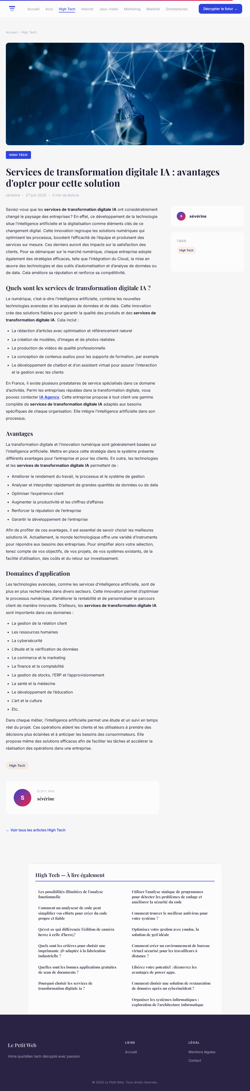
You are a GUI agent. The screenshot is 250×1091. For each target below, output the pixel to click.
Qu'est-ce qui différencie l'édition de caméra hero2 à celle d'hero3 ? (76, 932)
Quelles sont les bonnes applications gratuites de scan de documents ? (77, 970)
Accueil (33, 9)
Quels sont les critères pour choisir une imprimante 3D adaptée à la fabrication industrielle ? (71, 950)
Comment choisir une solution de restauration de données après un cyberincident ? (171, 986)
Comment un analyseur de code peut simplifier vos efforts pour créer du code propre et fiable (72, 913)
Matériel (153, 9)
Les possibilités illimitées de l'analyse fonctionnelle (70, 894)
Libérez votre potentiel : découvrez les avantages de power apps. (164, 970)
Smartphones (177, 9)
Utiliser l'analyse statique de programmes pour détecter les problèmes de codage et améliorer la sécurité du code (167, 897)
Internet (87, 9)
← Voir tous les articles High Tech (35, 830)
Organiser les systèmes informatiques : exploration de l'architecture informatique (168, 1002)
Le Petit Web (22, 1044)
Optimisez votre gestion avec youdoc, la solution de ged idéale (165, 932)
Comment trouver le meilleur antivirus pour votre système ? (170, 916)
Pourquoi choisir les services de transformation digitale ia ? (65, 986)
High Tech (67, 9)
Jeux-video (108, 9)
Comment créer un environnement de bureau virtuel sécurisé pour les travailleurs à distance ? (170, 950)
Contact (194, 1060)
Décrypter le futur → (220, 9)
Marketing (132, 9)
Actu (49, 9)
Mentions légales (201, 1052)
